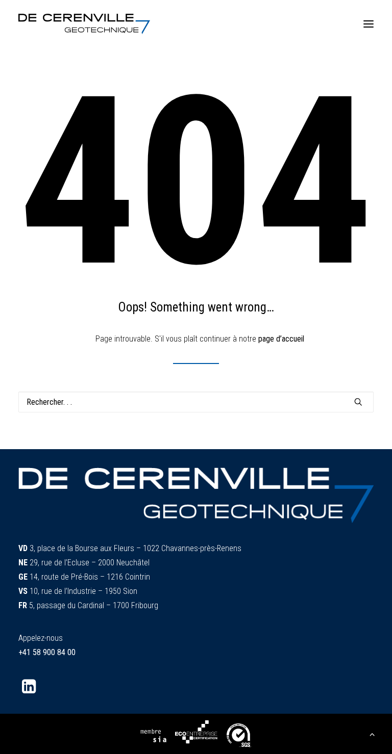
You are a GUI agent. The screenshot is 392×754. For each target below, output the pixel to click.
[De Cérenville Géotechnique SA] (84, 24)
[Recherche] (196, 402)
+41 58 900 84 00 (47, 652)
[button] (368, 24)
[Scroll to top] (372, 733)
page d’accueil (281, 339)
